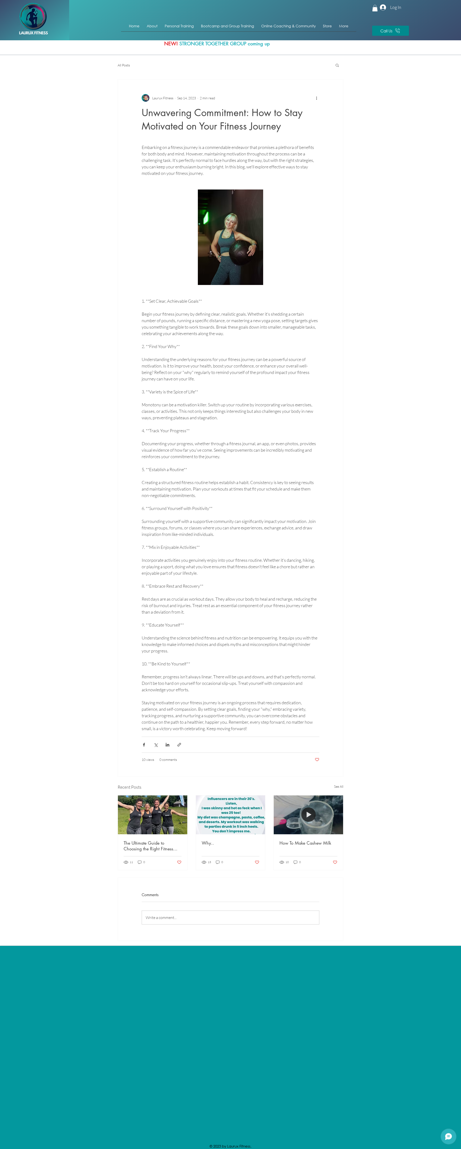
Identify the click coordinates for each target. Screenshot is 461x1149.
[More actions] (316, 98)
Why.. (208, 843)
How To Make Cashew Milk (305, 843)
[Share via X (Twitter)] (155, 744)
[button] (375, 8)
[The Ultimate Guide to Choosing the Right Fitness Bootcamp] (152, 814)
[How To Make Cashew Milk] (308, 814)
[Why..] (230, 814)
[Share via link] (179, 744)
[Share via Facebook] (144, 744)
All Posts (124, 65)
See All (338, 786)
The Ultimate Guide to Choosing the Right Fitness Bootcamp (148, 846)
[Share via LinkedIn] (167, 744)
